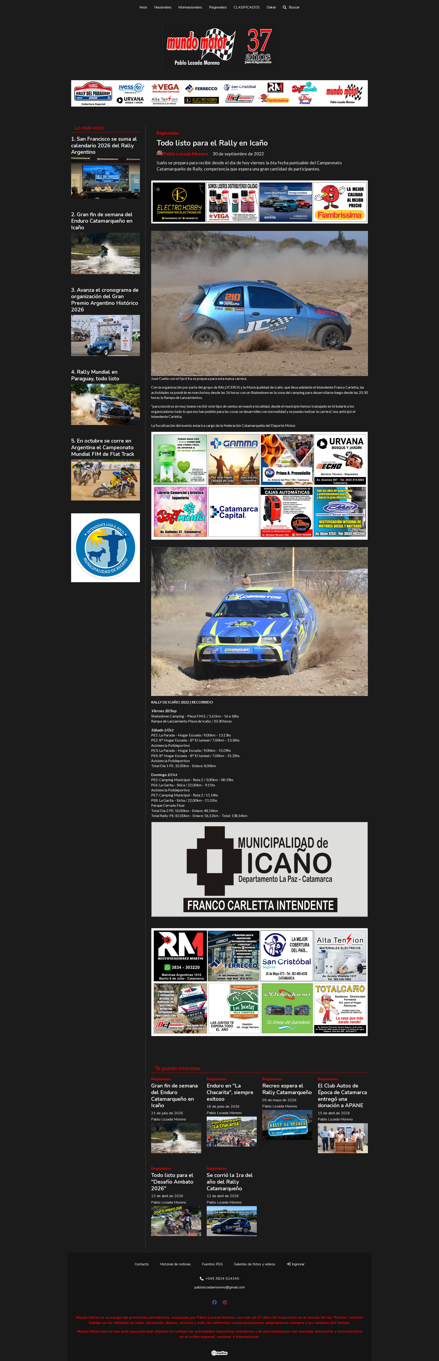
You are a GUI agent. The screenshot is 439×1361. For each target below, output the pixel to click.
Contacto (142, 1264)
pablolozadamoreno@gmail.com (219, 1287)
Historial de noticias (175, 1264)
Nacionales (162, 7)
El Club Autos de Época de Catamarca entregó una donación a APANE (342, 1095)
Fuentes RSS (212, 1264)
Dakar (271, 7)
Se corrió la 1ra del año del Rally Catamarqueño (230, 1182)
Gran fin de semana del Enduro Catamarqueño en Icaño (174, 1095)
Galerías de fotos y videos (254, 1264)
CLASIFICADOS (247, 7)
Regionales (218, 7)
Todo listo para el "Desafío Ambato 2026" (172, 1182)
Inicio (143, 7)
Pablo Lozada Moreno (186, 153)
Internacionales (190, 7)
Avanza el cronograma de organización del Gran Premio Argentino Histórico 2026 (105, 300)
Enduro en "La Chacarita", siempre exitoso (230, 1092)
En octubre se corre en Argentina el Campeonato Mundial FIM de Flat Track (102, 447)
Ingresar (298, 1264)
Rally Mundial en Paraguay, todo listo (95, 375)
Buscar (294, 7)
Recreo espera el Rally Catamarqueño (287, 1089)
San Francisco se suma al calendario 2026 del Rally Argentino (104, 145)
